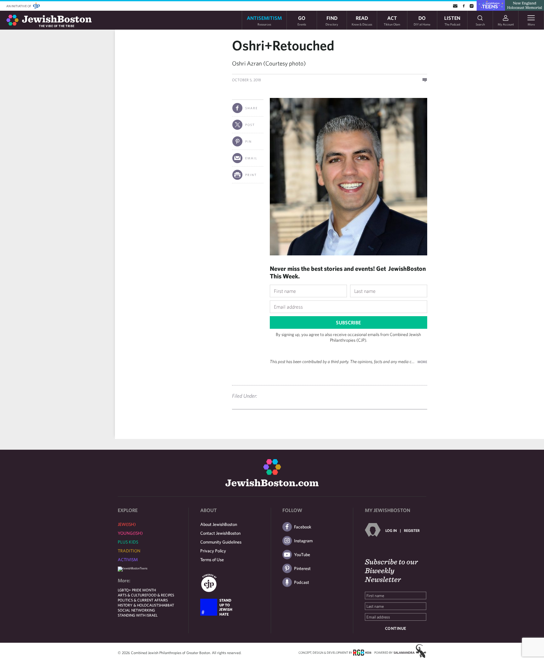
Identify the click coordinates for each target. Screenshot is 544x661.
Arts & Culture (132, 595)
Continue (395, 628)
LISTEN (452, 20)
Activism (128, 559)
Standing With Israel (138, 615)
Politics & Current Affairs (143, 600)
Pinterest (302, 568)
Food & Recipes (160, 595)
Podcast (301, 582)
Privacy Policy (213, 550)
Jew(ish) (127, 524)
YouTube (302, 554)
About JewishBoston (218, 524)
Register (412, 530)
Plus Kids (128, 541)
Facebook (302, 526)
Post (250, 125)
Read (362, 20)
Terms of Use (212, 559)
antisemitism (264, 20)
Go (302, 20)
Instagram (303, 540)
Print (251, 175)
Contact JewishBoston (220, 533)
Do (422, 20)
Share (251, 108)
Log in (391, 530)
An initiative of (19, 6)
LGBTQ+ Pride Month (137, 590)
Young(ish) (130, 533)
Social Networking (136, 610)
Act (392, 20)
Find (332, 20)
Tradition (129, 550)
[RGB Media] (362, 652)
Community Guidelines (220, 541)
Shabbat (166, 605)
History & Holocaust (138, 605)
